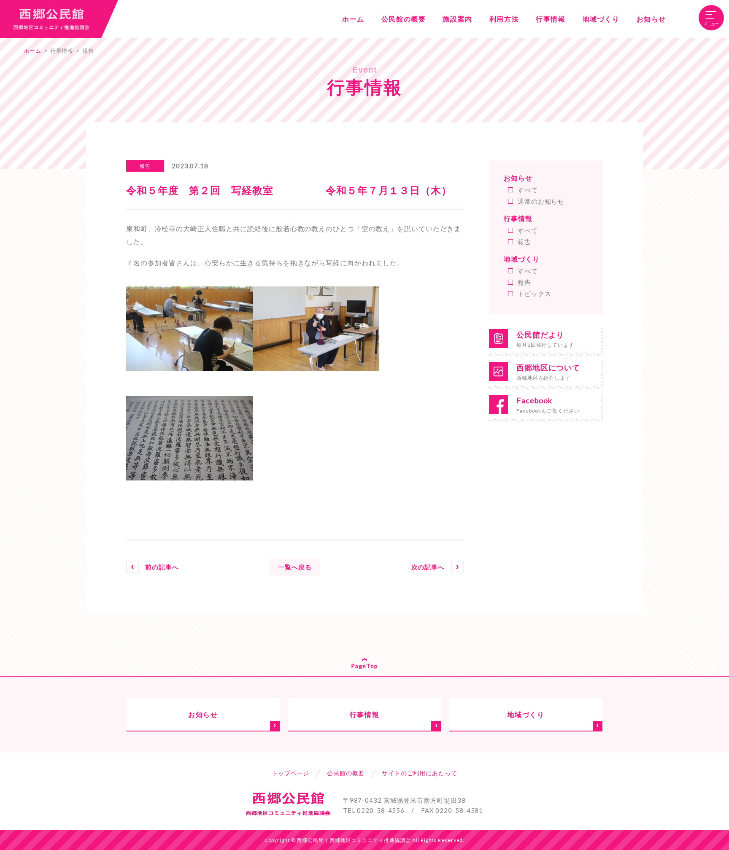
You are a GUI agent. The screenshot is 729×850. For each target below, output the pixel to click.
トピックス (534, 293)
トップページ (290, 773)
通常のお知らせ (541, 201)
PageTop (364, 665)
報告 (88, 50)
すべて (528, 190)
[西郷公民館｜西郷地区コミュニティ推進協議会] (50, 19)
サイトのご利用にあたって (419, 773)
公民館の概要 (345, 773)
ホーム (32, 50)
